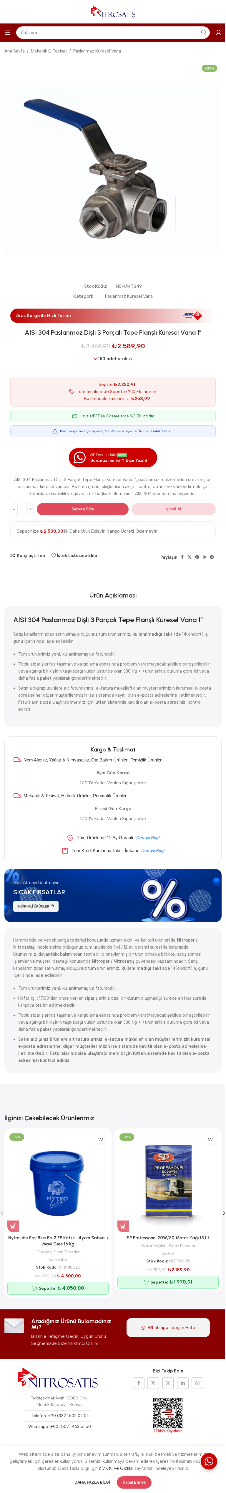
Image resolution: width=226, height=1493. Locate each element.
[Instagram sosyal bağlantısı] (168, 1383)
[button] (13, 1226)
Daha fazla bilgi (92, 1482)
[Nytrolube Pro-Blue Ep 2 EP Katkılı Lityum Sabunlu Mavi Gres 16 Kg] (58, 1181)
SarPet (168, 1253)
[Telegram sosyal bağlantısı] (212, 557)
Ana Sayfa (14, 51)
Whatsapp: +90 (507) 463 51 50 (59, 1426)
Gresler (43, 1252)
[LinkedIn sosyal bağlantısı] (204, 557)
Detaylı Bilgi (147, 837)
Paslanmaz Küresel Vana (97, 51)
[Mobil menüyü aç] (7, 32)
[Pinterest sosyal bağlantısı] (197, 557)
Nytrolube (58, 1259)
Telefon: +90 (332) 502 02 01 (59, 1415)
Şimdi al (173, 509)
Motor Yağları (154, 1245)
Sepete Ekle (83, 509)
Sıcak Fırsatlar (66, 1252)
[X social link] (189, 557)
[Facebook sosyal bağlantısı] (182, 557)
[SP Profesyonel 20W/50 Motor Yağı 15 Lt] (168, 1181)
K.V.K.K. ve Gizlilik (116, 1468)
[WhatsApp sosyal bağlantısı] (197, 1383)
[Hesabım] (219, 32)
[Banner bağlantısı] (113, 895)
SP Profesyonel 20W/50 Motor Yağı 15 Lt (168, 1237)
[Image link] (58, 1378)
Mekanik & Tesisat (49, 51)
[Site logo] (113, 11)
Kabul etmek (134, 1482)
